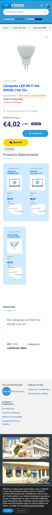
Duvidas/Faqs (8, 408)
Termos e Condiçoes (11, 412)
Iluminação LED (19, 28)
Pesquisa (45, 12)
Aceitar (8, 511)
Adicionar (37, 133)
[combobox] (22, 12)
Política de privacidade (34, 506)
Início (5, 28)
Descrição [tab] (9, 307)
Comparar (33, 111)
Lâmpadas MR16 (40, 28)
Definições (21, 511)
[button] (46, 37)
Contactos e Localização (38, 389)
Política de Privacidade (12, 417)
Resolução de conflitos (38, 393)
